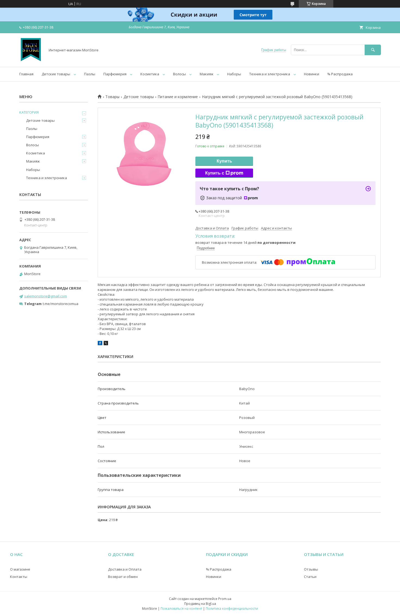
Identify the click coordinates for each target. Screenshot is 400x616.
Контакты (18, 576)
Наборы (234, 73)
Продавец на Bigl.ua (200, 603)
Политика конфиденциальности (232, 608)
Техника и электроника (269, 73)
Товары (112, 97)
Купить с (214, 173)
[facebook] (100, 343)
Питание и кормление (178, 97)
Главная (26, 73)
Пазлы (89, 73)
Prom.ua (224, 598)
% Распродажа (340, 73)
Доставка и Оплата (124, 569)
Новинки (311, 73)
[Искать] (373, 50)
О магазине (20, 569)
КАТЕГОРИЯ (29, 112)
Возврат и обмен (123, 576)
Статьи (310, 576)
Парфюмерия (115, 73)
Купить (224, 161)
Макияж (206, 73)
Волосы (179, 73)
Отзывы (311, 569)
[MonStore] (30, 59)
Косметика (149, 73)
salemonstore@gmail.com (45, 296)
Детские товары (56, 73)
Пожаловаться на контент (181, 608)
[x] (106, 343)
